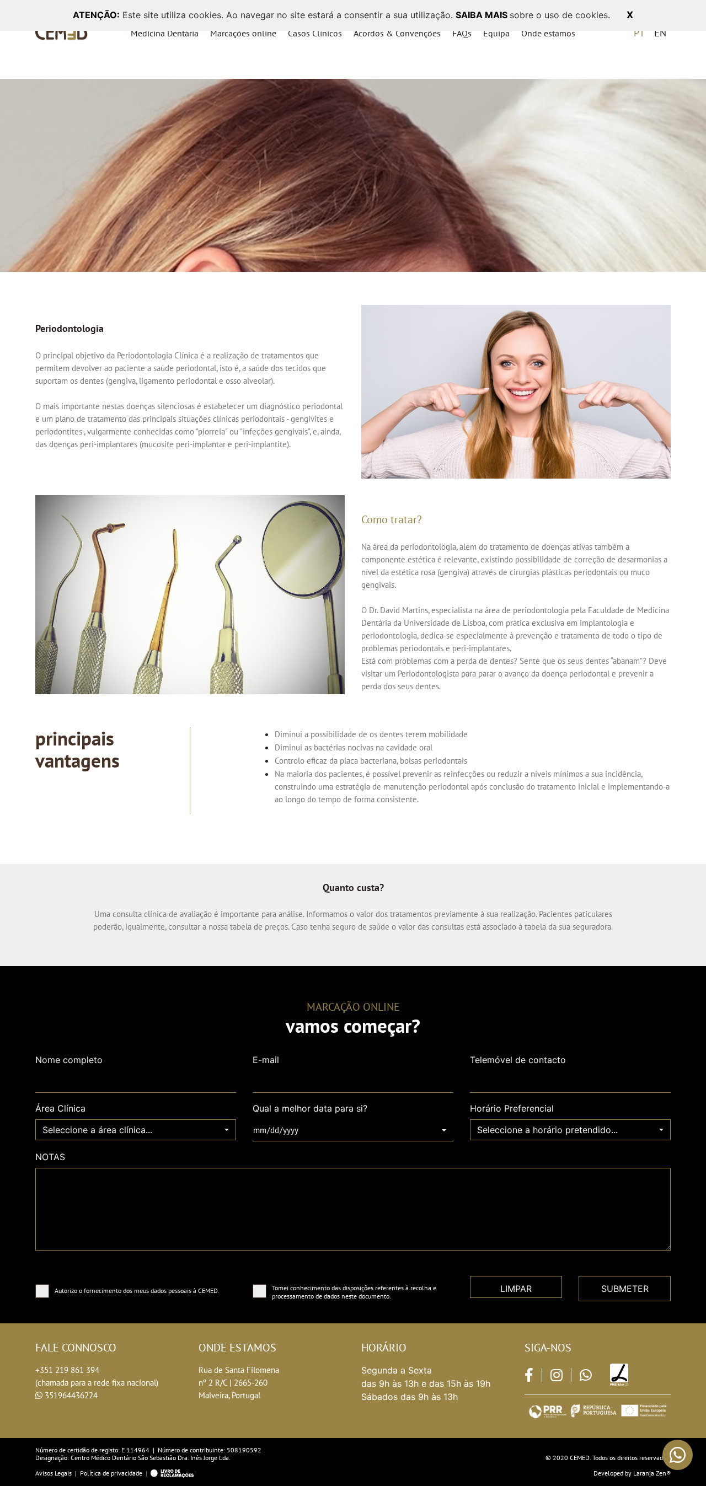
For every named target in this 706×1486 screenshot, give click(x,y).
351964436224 (71, 1395)
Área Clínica (60, 1108)
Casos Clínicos (315, 33)
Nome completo (69, 1059)
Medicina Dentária (165, 33)
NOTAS (50, 1156)
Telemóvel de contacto (518, 1059)
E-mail (266, 1059)
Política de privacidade (111, 1473)
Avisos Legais (53, 1473)
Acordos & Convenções (397, 33)
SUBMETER (625, 1288)
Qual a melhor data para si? (310, 1108)
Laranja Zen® (652, 1473)
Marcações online (243, 33)
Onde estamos (548, 33)
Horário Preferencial (512, 1108)
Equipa (496, 33)
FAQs (462, 33)
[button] (135, 1129)
